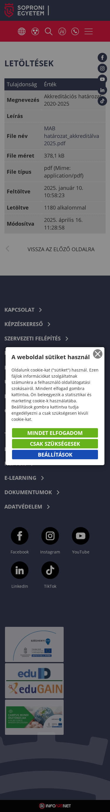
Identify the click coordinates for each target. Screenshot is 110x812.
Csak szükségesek (55, 443)
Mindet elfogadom (55, 432)
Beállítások (55, 454)
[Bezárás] (97, 354)
